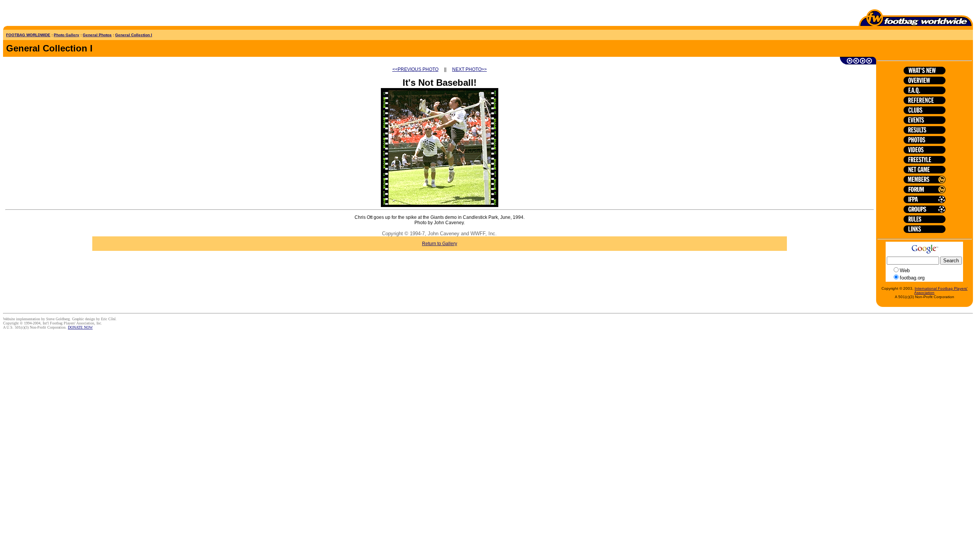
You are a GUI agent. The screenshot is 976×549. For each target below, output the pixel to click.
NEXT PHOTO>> (469, 69)
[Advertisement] (47, 14)
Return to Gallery (439, 243)
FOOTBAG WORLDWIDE (28, 35)
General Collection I (133, 35)
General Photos (97, 35)
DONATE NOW (80, 327)
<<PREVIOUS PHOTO (415, 69)
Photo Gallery (66, 35)
